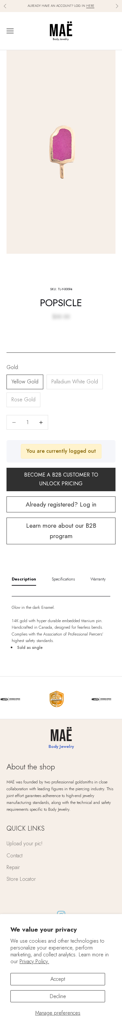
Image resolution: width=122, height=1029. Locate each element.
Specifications (63, 579)
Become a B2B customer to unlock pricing (61, 479)
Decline (58, 996)
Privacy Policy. (34, 961)
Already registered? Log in (61, 504)
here (90, 5)
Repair (13, 867)
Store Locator (21, 879)
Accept (57, 979)
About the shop (31, 766)
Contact (14, 855)
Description (24, 579)
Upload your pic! (25, 843)
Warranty (98, 579)
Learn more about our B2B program (61, 530)
